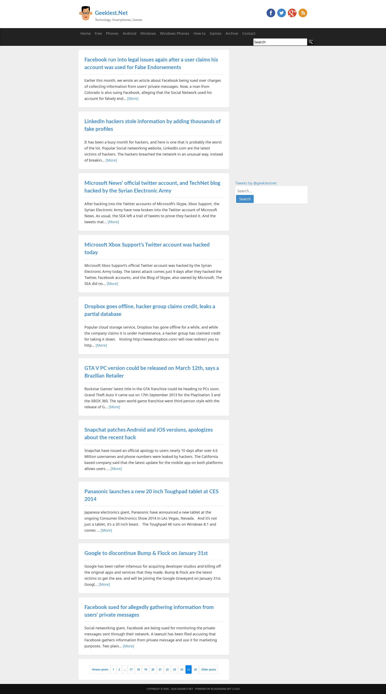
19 (145, 669)
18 (138, 669)
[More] (133, 98)
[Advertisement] (265, 110)
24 (181, 669)
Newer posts (100, 669)
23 (174, 669)
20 (152, 669)
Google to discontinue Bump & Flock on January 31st (146, 553)
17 (131, 669)
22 (167, 669)
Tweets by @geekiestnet (256, 183)
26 (195, 669)
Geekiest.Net (111, 13)
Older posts (208, 669)
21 (160, 669)
